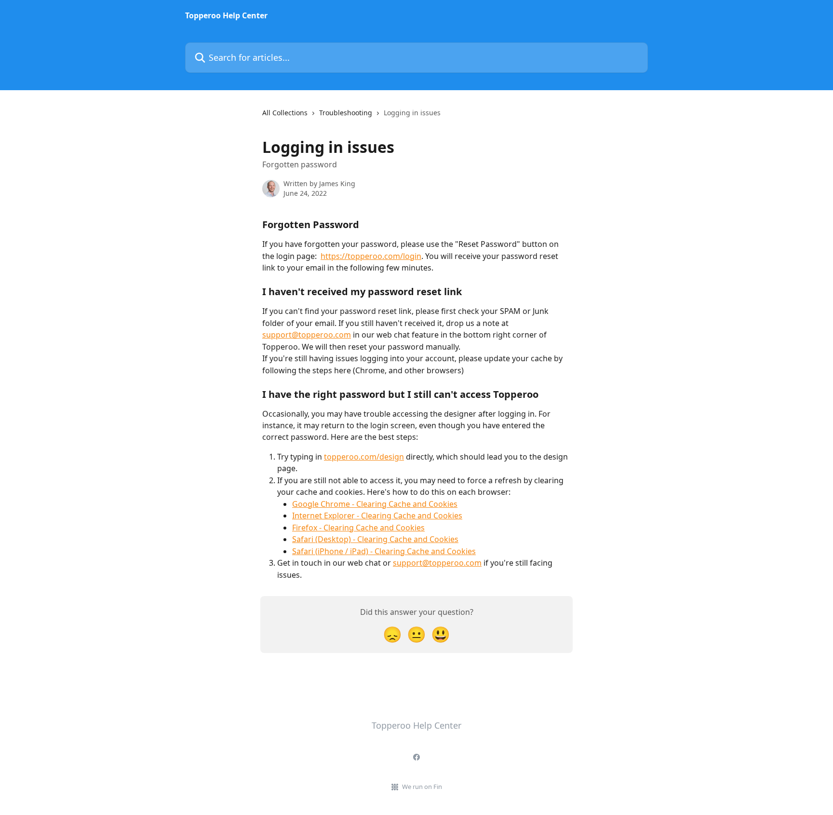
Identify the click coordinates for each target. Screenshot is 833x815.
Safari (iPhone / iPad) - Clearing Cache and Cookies (384, 551)
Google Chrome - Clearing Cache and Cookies (374, 504)
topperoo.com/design (364, 456)
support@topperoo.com (306, 334)
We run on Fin (422, 786)
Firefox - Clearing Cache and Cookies (358, 527)
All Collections (285, 112)
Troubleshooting (345, 112)
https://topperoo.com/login (371, 256)
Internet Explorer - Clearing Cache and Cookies (377, 515)
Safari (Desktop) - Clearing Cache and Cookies (375, 539)
